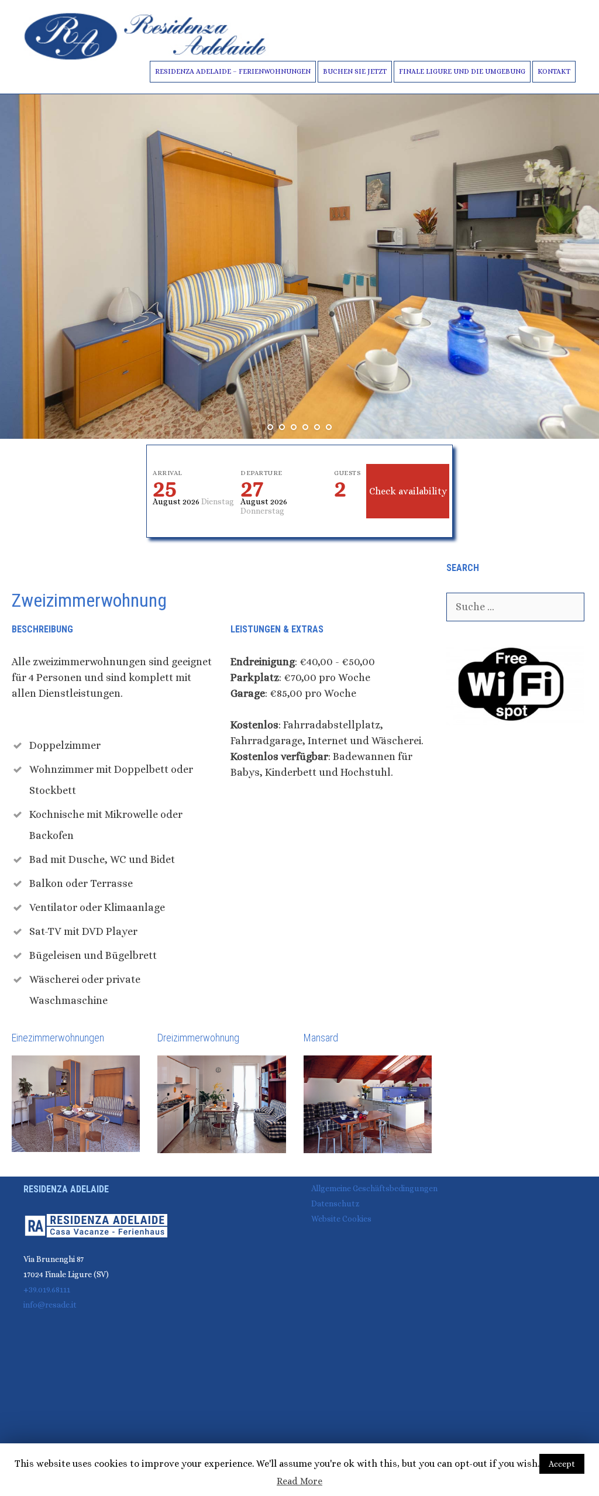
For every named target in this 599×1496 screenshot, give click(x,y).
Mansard (321, 1037)
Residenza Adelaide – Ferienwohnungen (233, 71)
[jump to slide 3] (294, 427)
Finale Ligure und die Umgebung (462, 71)
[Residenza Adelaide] (146, 35)
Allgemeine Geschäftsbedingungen (374, 1188)
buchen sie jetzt (355, 71)
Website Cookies (341, 1218)
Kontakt (554, 71)
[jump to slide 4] (305, 427)
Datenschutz (335, 1203)
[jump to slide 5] (317, 427)
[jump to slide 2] (282, 427)
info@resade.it (50, 1304)
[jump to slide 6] (329, 427)
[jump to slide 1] (270, 427)
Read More (299, 1481)
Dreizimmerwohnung (198, 1037)
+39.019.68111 (46, 1289)
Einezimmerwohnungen (58, 1037)
